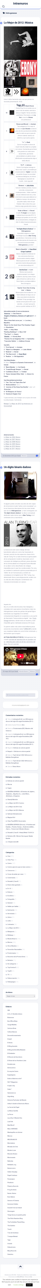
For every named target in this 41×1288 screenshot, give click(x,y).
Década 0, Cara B (12, 881)
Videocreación (12, 978)
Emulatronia (11, 1064)
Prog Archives (11, 1189)
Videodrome (11, 1247)
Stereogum (11, 1211)
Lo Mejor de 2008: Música (12, 442)
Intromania (10, 913)
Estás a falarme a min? (14, 1078)
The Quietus (11, 1225)
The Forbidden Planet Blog (15, 1222)
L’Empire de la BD (12, 842)
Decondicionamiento (14, 1035)
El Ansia (9, 1042)
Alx (31, 1277)
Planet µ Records (12, 1186)
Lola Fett (10, 1121)
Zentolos (10, 1254)
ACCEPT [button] (29, 1285)
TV (8, 974)
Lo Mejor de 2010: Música (12, 446)
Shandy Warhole (12, 799)
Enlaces (9, 892)
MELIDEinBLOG (12, 1139)
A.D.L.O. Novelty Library (14, 1014)
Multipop (10, 935)
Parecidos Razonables (14, 949)
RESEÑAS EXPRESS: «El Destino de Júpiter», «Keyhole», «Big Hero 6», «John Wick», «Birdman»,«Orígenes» (20, 794)
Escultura (10, 895)
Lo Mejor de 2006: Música (12, 437)
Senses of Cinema (13, 1200)
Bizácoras (10, 1017)
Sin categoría (11, 964)
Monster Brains (12, 1154)
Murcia (9, 784)
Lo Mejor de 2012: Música (18, 22)
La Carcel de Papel (13, 1107)
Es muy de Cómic (12, 1071)
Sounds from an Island (14, 1207)
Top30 (9, 971)
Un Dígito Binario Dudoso (25, 229)
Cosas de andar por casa (15, 874)
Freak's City (11, 1085)
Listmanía (10, 924)
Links (9, 921)
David (18, 456)
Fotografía (10, 899)
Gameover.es (11, 1093)
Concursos (10, 870)
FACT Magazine (12, 1082)
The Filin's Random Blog (15, 1218)
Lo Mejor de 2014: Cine (14, 806)
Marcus (9, 1136)
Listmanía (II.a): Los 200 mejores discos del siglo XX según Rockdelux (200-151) (20, 736)
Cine (8, 856)
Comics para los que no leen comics (18, 867)
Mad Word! (10, 1125)
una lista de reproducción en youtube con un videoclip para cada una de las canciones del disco (20, 642)
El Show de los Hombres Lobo (16, 1060)
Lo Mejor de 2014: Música (15, 810)
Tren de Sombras (12, 1233)
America (7, 313)
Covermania (11, 877)
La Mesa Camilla (12, 1111)
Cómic (9, 863)
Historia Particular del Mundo (16, 1100)
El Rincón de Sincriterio (14, 1057)
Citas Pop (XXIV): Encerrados (16, 821)
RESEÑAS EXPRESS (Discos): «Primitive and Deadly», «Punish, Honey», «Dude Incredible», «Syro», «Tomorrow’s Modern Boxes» (20, 827)
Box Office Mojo (12, 1021)
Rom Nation (11, 1197)
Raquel (9, 751)
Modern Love (11, 1150)
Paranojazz (11, 1179)
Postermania (11, 953)
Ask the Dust (23, 269)
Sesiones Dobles (12, 1204)
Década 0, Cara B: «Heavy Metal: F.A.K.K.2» (20, 832)
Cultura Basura (12, 1032)
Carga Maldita (11, 1024)
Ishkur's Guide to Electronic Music (18, 1103)
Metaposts (10, 931)
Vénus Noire (16, 766)
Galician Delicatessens (14, 814)
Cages (9, 788)
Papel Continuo (12, 1175)
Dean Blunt (22, 354)
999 (8, 1010)
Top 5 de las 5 (11, 967)
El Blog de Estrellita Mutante (16, 1050)
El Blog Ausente (12, 1046)
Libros (9, 917)
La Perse (10, 1114)
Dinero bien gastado (13, 885)
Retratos (10, 960)
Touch (9, 1229)
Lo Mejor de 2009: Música (12, 444)
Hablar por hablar (12, 906)
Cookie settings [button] (18, 1285)
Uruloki (9, 1243)
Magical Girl (11, 817)
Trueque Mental (12, 1236)
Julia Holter (30, 185)
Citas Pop (10, 860)
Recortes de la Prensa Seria (16, 956)
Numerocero (11, 1168)
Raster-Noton (11, 1193)
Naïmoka (10, 1161)
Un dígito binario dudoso (17, 467)
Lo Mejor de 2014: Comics (15, 803)
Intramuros (20, 3)
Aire (23, 725)
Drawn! (9, 1039)
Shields (6, 336)
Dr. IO (9, 888)
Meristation (11, 1143)
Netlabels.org (11, 1164)
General (9, 903)
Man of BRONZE (12, 1129)
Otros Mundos (12, 946)
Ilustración (10, 910)
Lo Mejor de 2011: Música (12, 449)
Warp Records (11, 1251)
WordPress (20, 1277)
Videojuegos (11, 982)
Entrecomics (11, 1068)
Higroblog (10, 1096)
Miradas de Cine (12, 1146)
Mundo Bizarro (23, 671)
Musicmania (11, 1157)
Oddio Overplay (12, 1172)
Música (24, 456)
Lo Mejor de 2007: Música (12, 439)
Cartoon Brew (11, 1028)
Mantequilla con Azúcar (14, 1132)
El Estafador (11, 1053)
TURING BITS (27, 629)
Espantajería (11, 1075)
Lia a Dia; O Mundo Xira (14, 1118)
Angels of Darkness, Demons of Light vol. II (18, 316)
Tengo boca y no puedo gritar (16, 1215)
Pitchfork (10, 1182)
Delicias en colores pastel (21, 748)
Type (8, 1240)
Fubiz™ (9, 1089)
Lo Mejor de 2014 (12, 928)
